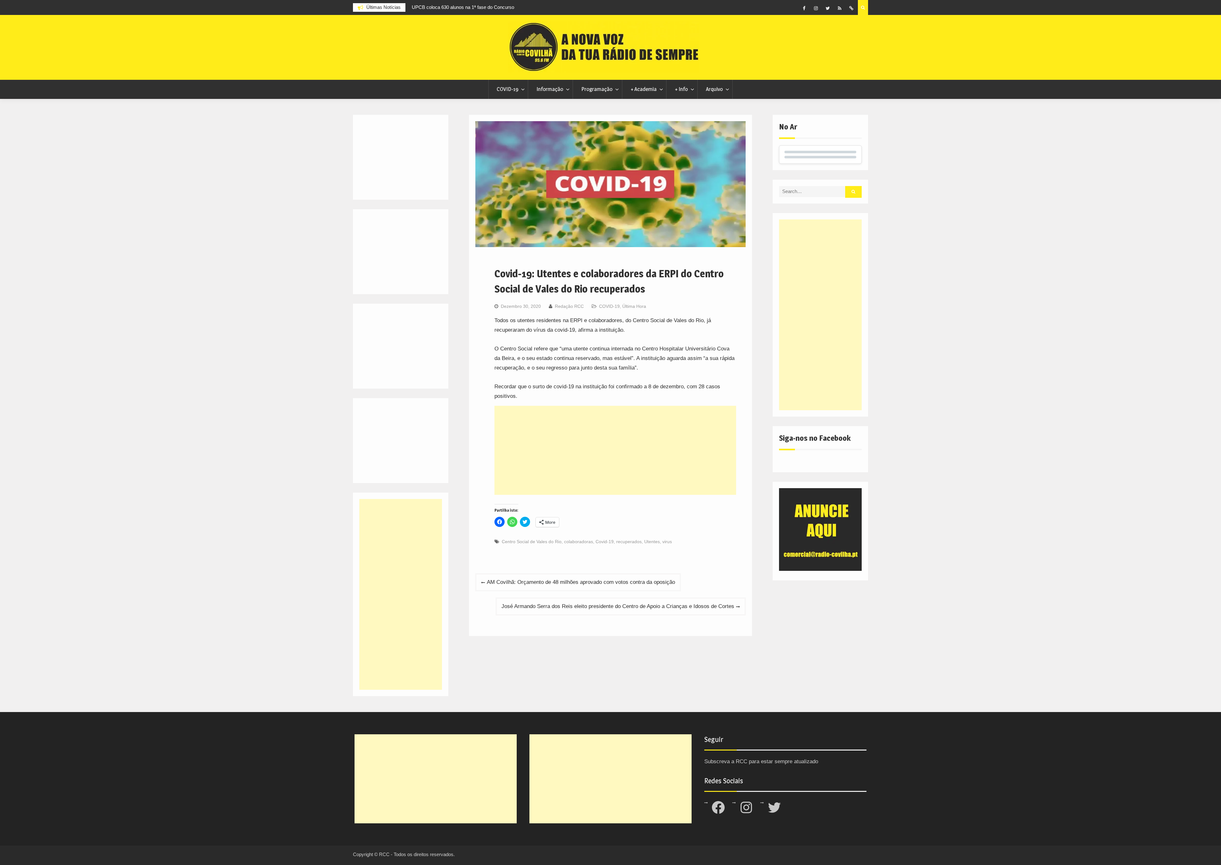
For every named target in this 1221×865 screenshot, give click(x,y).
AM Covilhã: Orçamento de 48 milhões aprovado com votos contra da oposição (581, 582)
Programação (596, 89)
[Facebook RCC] (804, 8)
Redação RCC (569, 306)
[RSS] (839, 8)
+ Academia (644, 89)
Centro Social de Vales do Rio (532, 541)
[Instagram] (816, 8)
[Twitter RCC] (828, 8)
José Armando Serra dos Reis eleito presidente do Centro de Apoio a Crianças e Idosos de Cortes (617, 606)
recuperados (629, 541)
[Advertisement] (615, 450)
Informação (549, 89)
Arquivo (714, 89)
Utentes (652, 541)
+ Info (681, 89)
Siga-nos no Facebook (815, 438)
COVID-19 (507, 89)
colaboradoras (578, 541)
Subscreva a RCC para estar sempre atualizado (761, 761)
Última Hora (634, 306)
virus (667, 541)
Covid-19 (605, 541)
